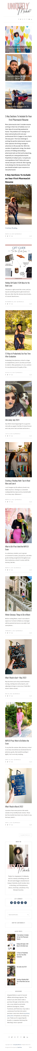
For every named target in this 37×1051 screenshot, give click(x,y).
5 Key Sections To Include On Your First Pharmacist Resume (18, 117)
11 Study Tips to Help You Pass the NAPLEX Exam (18, 49)
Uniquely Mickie (17, 1044)
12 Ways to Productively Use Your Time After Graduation (22, 955)
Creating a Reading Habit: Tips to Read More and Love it (23, 981)
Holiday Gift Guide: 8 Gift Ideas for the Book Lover (22, 945)
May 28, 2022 (8, 693)
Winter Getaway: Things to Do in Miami (17, 614)
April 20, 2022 (9, 759)
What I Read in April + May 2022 (15, 677)
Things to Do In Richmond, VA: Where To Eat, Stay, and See (18, 77)
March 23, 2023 (9, 499)
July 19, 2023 (9, 433)
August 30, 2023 (10, 372)
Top (30, 1047)
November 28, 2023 (10, 301)
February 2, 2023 (10, 630)
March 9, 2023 (9, 567)
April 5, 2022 (9, 822)
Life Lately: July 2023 (12, 419)
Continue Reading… (11, 228)
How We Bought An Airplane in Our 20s (18, 106)
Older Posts (25, 835)
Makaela (19, 234)
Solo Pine (19, 1047)
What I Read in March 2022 (14, 806)
